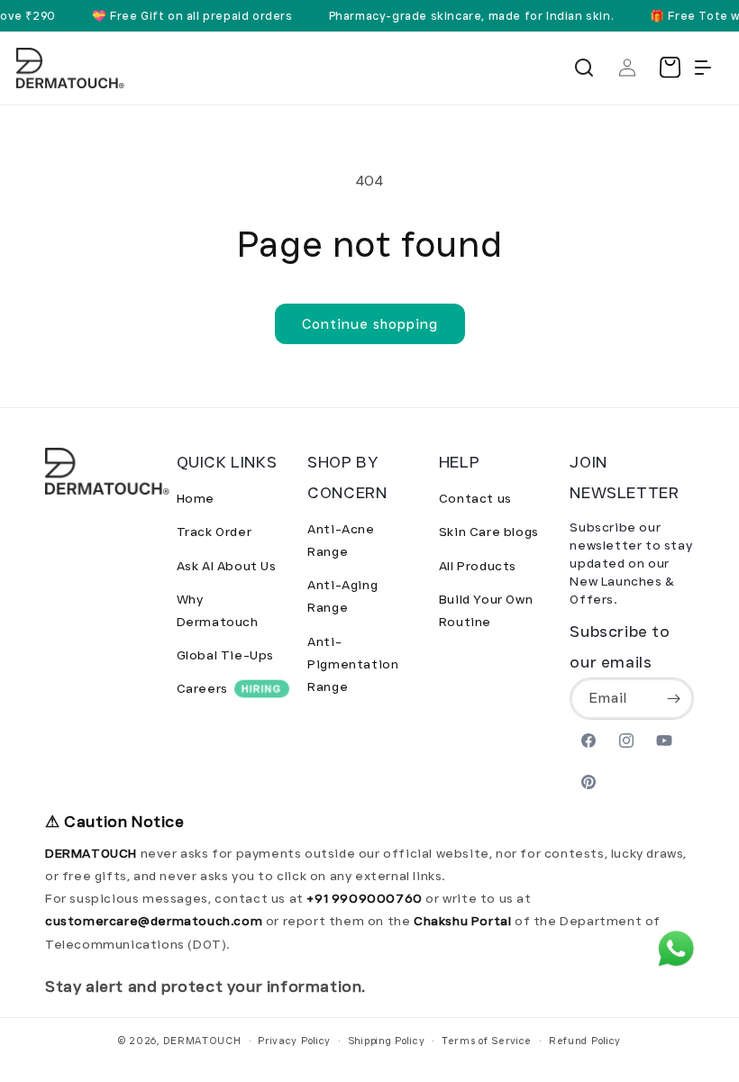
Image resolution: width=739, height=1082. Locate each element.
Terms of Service (487, 1040)
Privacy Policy (294, 1040)
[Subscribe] (673, 698)
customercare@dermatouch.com (155, 921)
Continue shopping (370, 324)
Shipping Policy (386, 1040)
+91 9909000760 (364, 898)
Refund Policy (585, 1040)
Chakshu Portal (464, 921)
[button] (584, 67)
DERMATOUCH (202, 1040)
